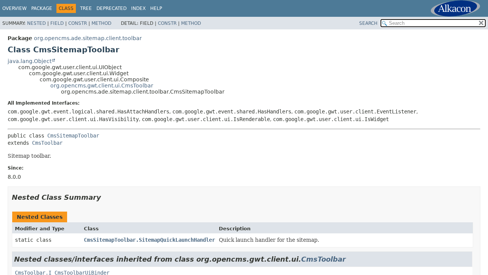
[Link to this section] (106, 197)
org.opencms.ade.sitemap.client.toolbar (88, 38)
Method (101, 23)
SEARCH (368, 23)
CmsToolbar (47, 143)
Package (41, 8)
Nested (36, 23)
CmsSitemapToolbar (73, 136)
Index (138, 8)
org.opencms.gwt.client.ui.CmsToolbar (101, 85)
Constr (77, 23)
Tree (86, 8)
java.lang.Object (29, 61)
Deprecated (111, 8)
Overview (14, 8)
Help (156, 8)
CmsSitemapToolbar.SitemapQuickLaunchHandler (149, 240)
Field (57, 23)
